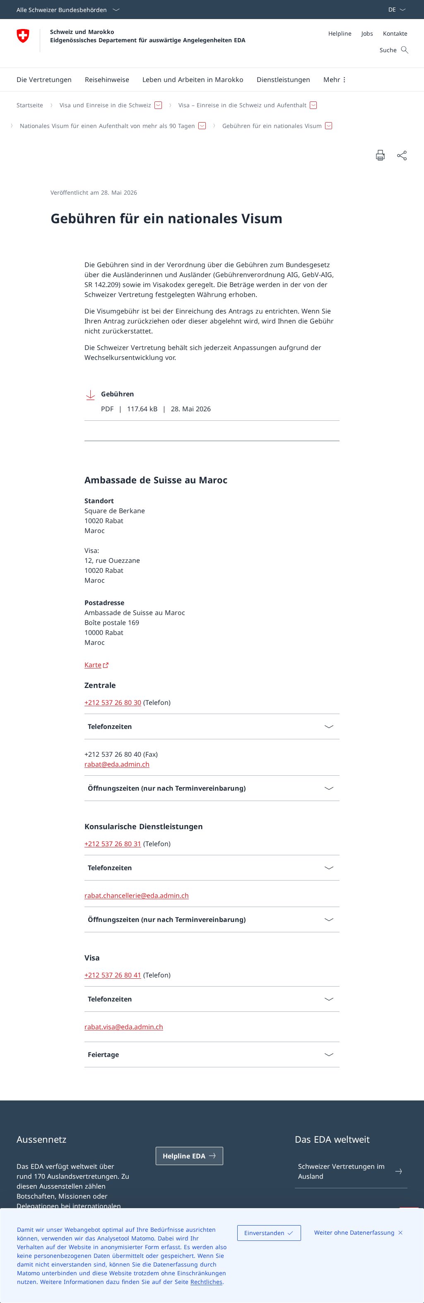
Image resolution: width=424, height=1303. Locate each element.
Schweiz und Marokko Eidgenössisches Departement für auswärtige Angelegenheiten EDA (148, 35)
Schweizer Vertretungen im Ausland (341, 1171)
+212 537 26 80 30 (112, 702)
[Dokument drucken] (380, 155)
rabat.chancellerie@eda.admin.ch (136, 895)
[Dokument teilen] (401, 155)
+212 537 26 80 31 (112, 843)
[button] (44, 79)
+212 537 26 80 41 (112, 975)
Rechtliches (206, 1282)
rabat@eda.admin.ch (116, 764)
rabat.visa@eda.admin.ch (123, 1026)
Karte (92, 664)
